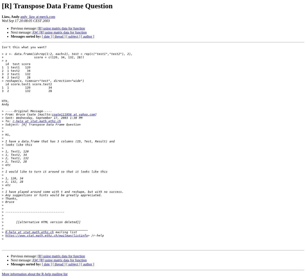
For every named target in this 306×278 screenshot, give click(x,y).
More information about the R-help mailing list (34, 274)
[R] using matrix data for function (61, 28)
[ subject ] (73, 36)
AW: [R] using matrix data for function (59, 32)
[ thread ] (59, 36)
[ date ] (47, 36)
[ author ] (87, 36)
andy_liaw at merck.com (37, 17)
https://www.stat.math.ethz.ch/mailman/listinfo (46, 235)
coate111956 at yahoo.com (73, 114)
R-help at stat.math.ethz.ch (29, 232)
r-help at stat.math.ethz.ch (37, 121)
